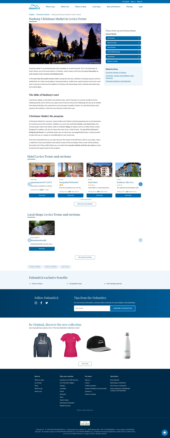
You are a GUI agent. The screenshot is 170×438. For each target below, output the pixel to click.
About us (88, 380)
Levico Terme (65, 267)
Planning (130, 6)
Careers (87, 383)
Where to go (50, 6)
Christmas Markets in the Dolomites (118, 81)
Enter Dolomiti (114, 380)
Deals (36, 385)
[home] (35, 6)
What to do (65, 6)
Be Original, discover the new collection (55, 324)
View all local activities (85, 257)
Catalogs (62, 385)
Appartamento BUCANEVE (41, 182)
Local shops (96, 6)
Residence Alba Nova (125, 182)
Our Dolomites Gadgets (67, 383)
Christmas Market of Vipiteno (116, 72)
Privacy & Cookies (90, 394)
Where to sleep (80, 6)
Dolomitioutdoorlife (38, 240)
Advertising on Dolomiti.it (118, 383)
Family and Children (51, 267)
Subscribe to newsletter (122, 308)
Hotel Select (93, 182)
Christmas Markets (34, 267)
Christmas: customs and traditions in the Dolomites (120, 77)
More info (42, 248)
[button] (81, 199)
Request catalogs (112, 61)
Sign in (133, 1)
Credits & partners (90, 385)
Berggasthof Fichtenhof (68, 182)
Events (62, 391)
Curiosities (63, 388)
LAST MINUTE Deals (113, 52)
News (61, 397)
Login (141, 6)
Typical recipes (64, 400)
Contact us (88, 391)
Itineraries (63, 394)
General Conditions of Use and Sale (95, 388)
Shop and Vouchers (113, 6)
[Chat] (165, 433)
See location (111, 38)
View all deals (111, 47)
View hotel (42, 195)
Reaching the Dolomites (67, 403)
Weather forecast (65, 405)
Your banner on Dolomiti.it (118, 385)
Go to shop (85, 363)
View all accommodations (85, 204)
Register (140, 1)
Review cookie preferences (85, 410)
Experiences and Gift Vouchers (69, 380)
